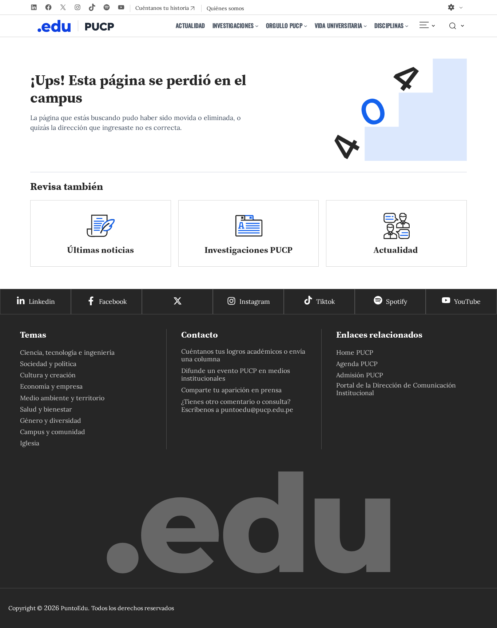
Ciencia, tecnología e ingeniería (67, 352)
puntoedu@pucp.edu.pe (257, 409)
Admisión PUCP (359, 375)
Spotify (396, 301)
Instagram (254, 301)
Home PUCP (354, 352)
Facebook (113, 301)
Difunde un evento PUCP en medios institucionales (235, 374)
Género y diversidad (50, 420)
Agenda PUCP (357, 363)
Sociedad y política (48, 363)
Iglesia (29, 443)
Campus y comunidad (52, 432)
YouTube (467, 301)
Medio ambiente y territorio (62, 398)
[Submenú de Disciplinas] (407, 26)
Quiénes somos (225, 8)
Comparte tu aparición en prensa (231, 390)
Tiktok (325, 301)
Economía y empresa (51, 386)
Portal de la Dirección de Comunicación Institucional (396, 389)
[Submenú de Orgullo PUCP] (305, 26)
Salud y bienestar (46, 409)
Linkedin (42, 301)
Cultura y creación (48, 375)
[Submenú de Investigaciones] (257, 26)
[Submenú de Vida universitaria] (365, 26)
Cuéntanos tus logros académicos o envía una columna (243, 355)
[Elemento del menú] (427, 26)
